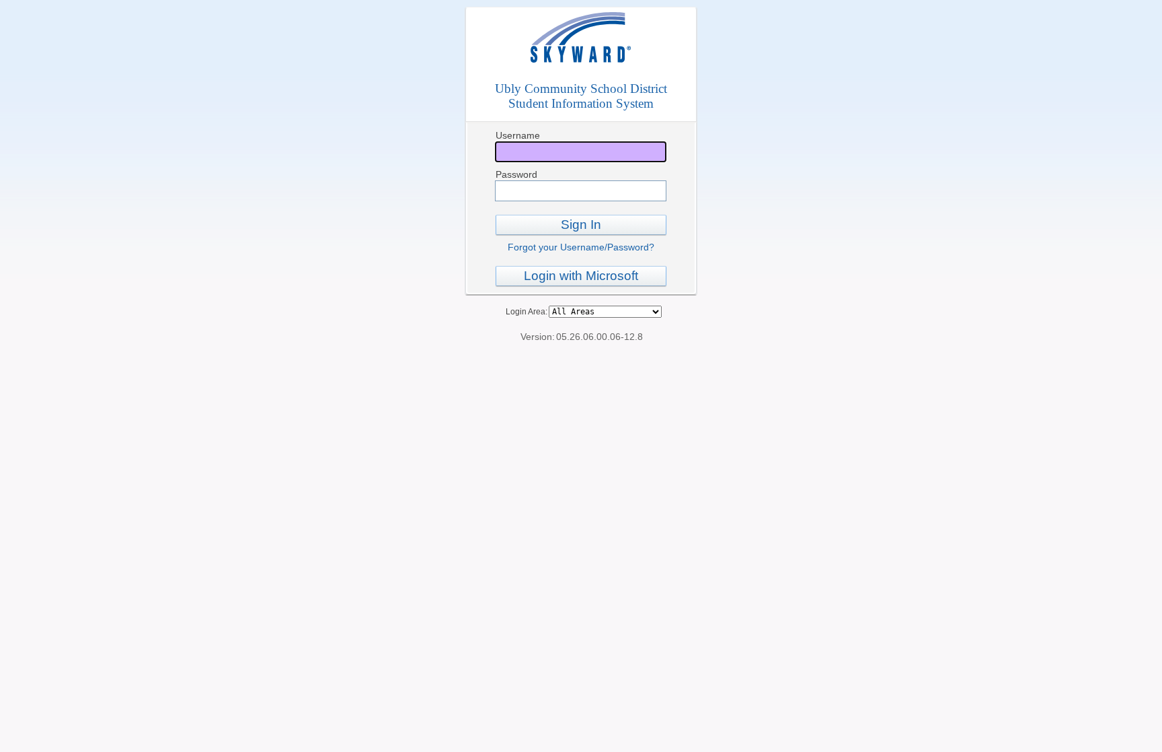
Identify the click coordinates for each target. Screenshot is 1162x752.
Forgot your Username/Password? (581, 247)
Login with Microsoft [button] (581, 276)
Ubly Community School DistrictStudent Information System (581, 95)
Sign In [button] (581, 224)
